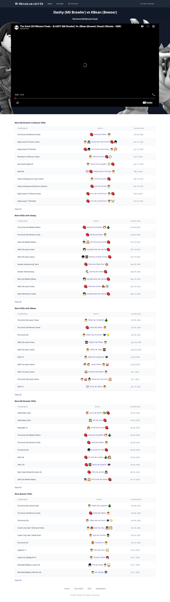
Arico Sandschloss (98, 193)
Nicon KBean (96, 386)
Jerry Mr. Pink (97, 450)
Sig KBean (96, 364)
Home (50, 4)
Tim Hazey (97, 565)
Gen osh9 (97, 420)
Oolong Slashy (96, 271)
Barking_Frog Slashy (98, 257)
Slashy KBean (100, 134)
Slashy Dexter (94, 286)
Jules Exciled (100, 186)
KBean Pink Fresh (99, 379)
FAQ (89, 588)
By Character (73, 4)
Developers (101, 588)
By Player (60, 4)
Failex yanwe (97, 472)
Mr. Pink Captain (96, 457)
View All (18, 209)
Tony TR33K (99, 557)
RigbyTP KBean (96, 342)
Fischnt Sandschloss (100, 149)
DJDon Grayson (99, 464)
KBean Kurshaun (94, 335)
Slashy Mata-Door (96, 264)
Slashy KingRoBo (94, 227)
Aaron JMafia (95, 413)
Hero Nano (99, 550)
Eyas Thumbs (99, 535)
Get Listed (78, 588)
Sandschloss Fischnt (100, 142)
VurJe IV (99, 542)
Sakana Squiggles (98, 164)
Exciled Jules (100, 179)
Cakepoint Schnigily (102, 171)
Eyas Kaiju (99, 528)
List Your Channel (147, 4)
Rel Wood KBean (96, 372)
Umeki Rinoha (97, 427)
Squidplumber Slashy (96, 249)
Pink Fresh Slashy (98, 242)
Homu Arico (98, 156)
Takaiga (99, 572)
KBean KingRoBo (96, 320)
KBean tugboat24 (96, 357)
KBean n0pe (96, 349)
